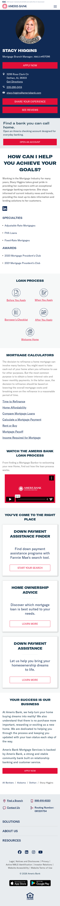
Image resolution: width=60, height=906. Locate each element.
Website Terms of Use (41, 867)
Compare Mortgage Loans (18, 413)
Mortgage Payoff (12, 431)
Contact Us (13, 807)
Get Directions (15, 81)
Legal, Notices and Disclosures (24, 861)
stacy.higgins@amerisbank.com (24, 92)
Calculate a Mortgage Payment (21, 419)
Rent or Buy (9, 425)
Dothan (32, 782)
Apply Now (30, 65)
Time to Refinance (13, 401)
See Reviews (30, 109)
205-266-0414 (14, 87)
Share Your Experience (30, 101)
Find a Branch (15, 800)
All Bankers (8, 782)
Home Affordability (14, 407)
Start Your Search (30, 567)
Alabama (21, 782)
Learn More (30, 623)
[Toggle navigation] (55, 6)
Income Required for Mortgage (21, 437)
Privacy (45, 861)
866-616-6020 (42, 800)
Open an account (30, 142)
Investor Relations (43, 864)
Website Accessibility (18, 867)
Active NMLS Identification (19, 864)
